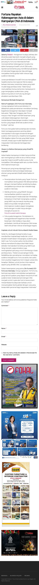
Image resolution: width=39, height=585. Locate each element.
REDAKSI (27, 575)
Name (4, 328)
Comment (5, 305)
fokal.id (10, 55)
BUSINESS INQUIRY (16, 575)
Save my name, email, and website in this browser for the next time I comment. (20, 354)
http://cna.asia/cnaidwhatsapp (15, 213)
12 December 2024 (24, 25)
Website (4, 344)
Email (3, 336)
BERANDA (4, 575)
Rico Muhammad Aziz (9, 25)
